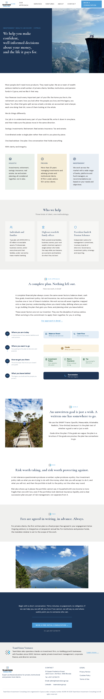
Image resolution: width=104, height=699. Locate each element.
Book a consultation (90, 4)
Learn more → (93, 652)
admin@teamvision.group (59, 681)
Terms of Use (84, 679)
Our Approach (23, 4)
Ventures (50, 4)
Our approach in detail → (52, 321)
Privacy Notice (85, 672)
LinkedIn (48, 684)
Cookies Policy (85, 675)
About (61, 4)
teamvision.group (59, 684)
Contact (72, 4)
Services (38, 4)
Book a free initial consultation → (52, 625)
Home (13, 4)
